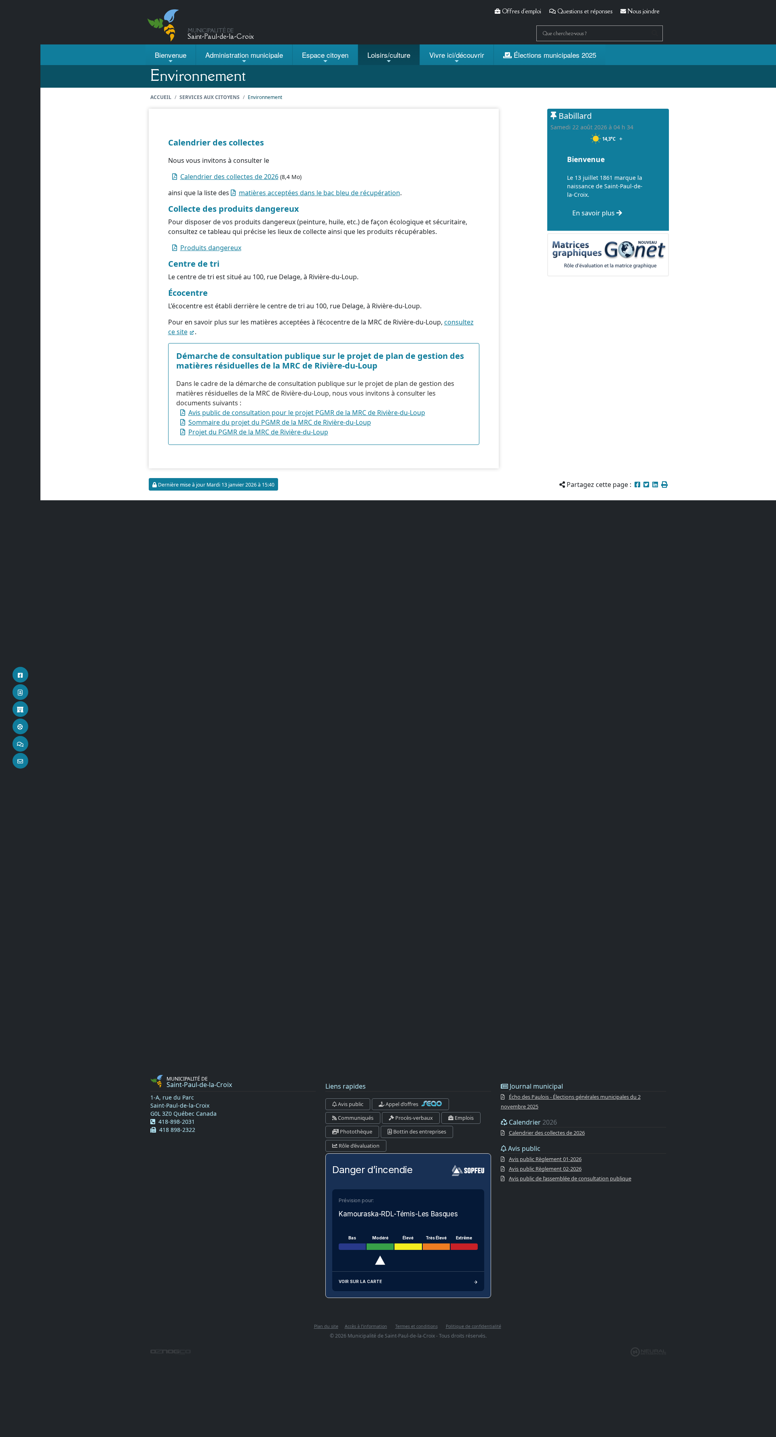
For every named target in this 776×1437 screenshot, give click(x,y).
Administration (244, 55)
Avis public (350, 1104)
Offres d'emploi (520, 11)
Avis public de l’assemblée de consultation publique (570, 1178)
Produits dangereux (210, 247)
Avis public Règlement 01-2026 (545, 1159)
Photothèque (355, 1131)
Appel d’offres (402, 1104)
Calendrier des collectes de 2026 (229, 176)
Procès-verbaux (413, 1117)
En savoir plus (594, 213)
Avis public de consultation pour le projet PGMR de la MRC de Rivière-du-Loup (306, 412)
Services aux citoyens (209, 97)
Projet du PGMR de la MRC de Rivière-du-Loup (258, 432)
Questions (584, 11)
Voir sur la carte (360, 1281)
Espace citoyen (325, 55)
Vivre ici (456, 55)
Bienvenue (170, 55)
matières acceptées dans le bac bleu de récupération (319, 192)
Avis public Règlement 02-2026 (545, 1168)
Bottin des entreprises (419, 1131)
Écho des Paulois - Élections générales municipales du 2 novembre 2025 (571, 1101)
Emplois (463, 1117)
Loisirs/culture (388, 55)
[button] (664, 484)
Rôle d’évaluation (358, 1145)
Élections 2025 (554, 55)
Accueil (160, 97)
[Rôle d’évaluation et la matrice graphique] (608, 254)
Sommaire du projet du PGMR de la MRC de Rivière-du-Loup (279, 422)
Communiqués (355, 1117)
